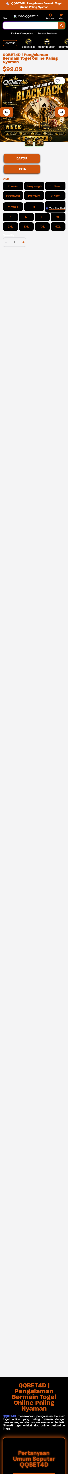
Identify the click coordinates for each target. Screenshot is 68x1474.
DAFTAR (22, 158)
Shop (5, 18)
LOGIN (22, 169)
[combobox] (30, 25)
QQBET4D (9, 1416)
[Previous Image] (6, 112)
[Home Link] (26, 16)
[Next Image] (61, 112)
